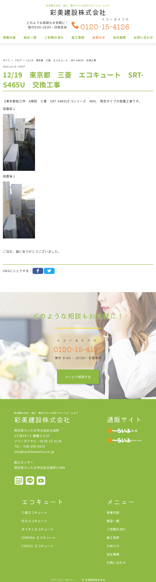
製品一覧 (30, 37)
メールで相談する (78, 376)
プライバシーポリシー (63, 579)
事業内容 (9, 37)
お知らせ (98, 37)
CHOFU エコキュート (37, 546)
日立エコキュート (34, 520)
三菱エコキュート (34, 512)
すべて (6, 60)
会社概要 (119, 37)
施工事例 (78, 37)
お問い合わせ (143, 37)
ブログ (18, 60)
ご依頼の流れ (54, 37)
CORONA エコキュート (38, 537)
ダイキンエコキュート (37, 529)
